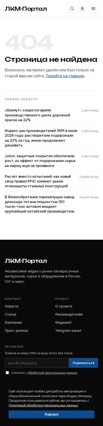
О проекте (63, 306)
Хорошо (51, 414)
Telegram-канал (68, 330)
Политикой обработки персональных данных (43, 405)
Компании (13, 322)
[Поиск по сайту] (72, 8)
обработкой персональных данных (52, 373)
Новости (11, 306)
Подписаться (83, 363)
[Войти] (82, 8)
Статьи (10, 314)
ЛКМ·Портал (26, 8)
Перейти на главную (65, 75)
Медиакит (63, 322)
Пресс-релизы (16, 330)
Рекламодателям (69, 314)
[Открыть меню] (93, 8)
